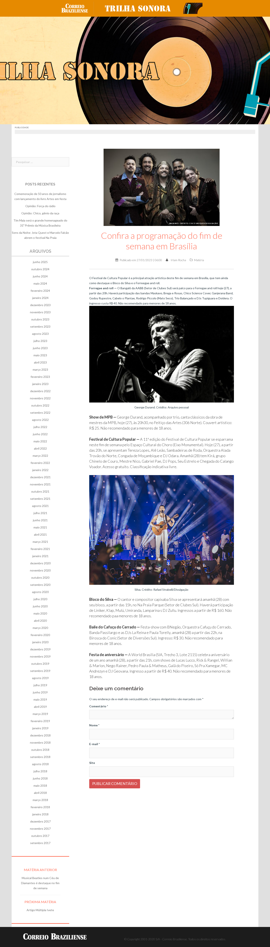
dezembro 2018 (40, 735)
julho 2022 (40, 427)
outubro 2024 (40, 269)
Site (92, 763)
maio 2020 (40, 613)
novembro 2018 (40, 742)
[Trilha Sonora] (152, 8)
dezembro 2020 (40, 563)
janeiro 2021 (40, 556)
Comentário (98, 706)
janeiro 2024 (40, 298)
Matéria (199, 260)
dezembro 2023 (40, 305)
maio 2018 (40, 785)
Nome (94, 725)
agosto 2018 (40, 764)
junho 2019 (40, 692)
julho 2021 (40, 513)
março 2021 (40, 541)
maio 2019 (40, 699)
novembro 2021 (40, 484)
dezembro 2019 (40, 649)
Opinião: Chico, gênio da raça (40, 213)
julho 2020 (40, 599)
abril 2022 (40, 448)
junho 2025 (40, 262)
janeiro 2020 (40, 642)
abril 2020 (40, 620)
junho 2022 (40, 434)
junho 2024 (40, 276)
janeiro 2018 (40, 814)
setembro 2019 (40, 671)
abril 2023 (40, 362)
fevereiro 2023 (40, 376)
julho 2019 (40, 685)
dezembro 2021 (40, 477)
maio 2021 (40, 527)
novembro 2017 (40, 828)
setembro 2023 (40, 326)
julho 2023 (40, 341)
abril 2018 (40, 792)
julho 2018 (40, 771)
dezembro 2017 (40, 821)
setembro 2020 (40, 584)
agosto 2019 (40, 678)
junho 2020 (40, 606)
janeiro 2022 (40, 470)
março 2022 (40, 455)
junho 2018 (40, 778)
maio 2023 (40, 355)
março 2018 (40, 800)
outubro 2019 (40, 663)
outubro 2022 (40, 405)
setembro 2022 (40, 412)
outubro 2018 (40, 749)
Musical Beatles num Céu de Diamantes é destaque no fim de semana (40, 883)
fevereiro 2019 (40, 721)
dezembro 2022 (40, 391)
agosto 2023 (40, 333)
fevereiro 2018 (40, 807)
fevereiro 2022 (40, 463)
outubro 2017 (40, 836)
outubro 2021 (40, 491)
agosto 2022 (40, 419)
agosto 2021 (40, 506)
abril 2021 (40, 534)
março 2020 (40, 628)
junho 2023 (40, 348)
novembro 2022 (40, 398)
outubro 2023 (40, 319)
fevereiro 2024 (40, 290)
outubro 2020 (40, 577)
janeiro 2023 (40, 384)
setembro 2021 (40, 498)
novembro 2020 (40, 570)
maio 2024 (40, 283)
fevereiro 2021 (40, 549)
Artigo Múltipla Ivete (40, 910)
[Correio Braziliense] (77, 8)
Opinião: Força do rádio (40, 206)
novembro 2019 (40, 656)
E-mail (94, 744)
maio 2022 (40, 441)
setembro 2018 (40, 757)
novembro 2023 (40, 312)
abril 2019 (40, 706)
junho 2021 (40, 520)
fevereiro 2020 (40, 635)
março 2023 (40, 369)
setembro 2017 (40, 843)
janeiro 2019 (40, 728)
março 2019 (40, 714)
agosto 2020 (40, 592)
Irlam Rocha (178, 260)
